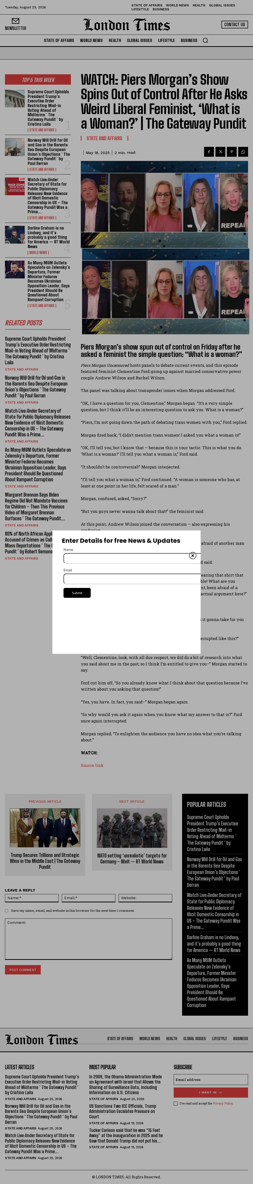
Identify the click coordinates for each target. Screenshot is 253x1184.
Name (68, 549)
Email (67, 570)
